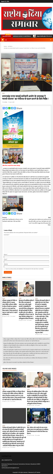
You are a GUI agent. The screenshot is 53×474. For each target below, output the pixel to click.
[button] (5, 40)
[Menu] (5, 40)
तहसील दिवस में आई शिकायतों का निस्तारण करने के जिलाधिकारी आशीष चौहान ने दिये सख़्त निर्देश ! (12, 219)
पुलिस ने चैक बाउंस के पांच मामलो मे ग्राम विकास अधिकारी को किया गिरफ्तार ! (18, 362)
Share (19, 108)
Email (5, 259)
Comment (6, 234)
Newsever (31, 472)
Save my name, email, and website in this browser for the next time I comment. (25, 269)
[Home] (2, 40)
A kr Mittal (5, 102)
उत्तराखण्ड (3, 298)
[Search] (51, 40)
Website (6, 264)
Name (6, 254)
